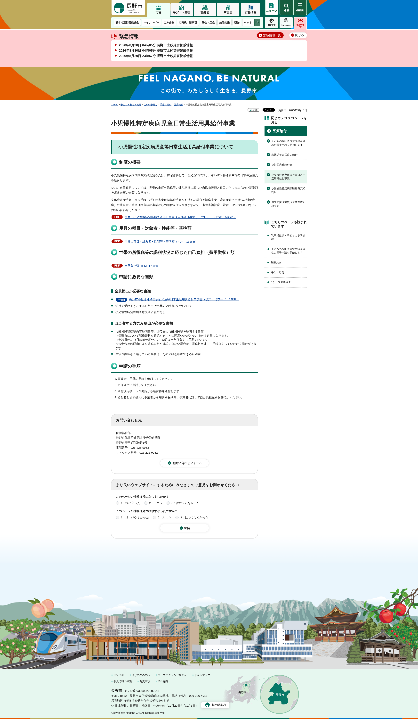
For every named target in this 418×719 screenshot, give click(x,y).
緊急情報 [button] (300, 25)
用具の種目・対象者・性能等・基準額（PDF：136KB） (161, 241)
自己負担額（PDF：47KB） (143, 265)
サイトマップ (202, 675)
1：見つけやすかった (135, 517)
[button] (286, 7)
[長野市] (128, 7)
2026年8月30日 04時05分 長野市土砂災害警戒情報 (156, 45)
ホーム (114, 104)
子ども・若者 (182, 12)
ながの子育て (150, 104)
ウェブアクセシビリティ (172, 675)
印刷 (255, 110)
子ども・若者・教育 (131, 104)
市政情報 (251, 12)
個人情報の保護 (122, 681)
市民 (158, 12)
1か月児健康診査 (281, 282)
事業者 (228, 12)
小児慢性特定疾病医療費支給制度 (288, 190)
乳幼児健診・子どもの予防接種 (288, 237)
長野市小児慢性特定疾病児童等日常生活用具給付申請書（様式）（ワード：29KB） (184, 299)
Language (286, 25)
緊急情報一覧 (272, 35)
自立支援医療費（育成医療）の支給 (288, 204)
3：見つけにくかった (194, 517)
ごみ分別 (169, 22)
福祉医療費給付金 (281, 164)
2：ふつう (155, 503)
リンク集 (118, 675)
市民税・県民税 (188, 22)
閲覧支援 (272, 25)
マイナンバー (151, 22)
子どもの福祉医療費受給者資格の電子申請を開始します (288, 143)
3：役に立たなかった (185, 503)
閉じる (299, 35)
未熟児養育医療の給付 (284, 154)
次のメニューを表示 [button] (257, 22)
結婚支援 (224, 22)
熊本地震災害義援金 (127, 22)
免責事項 (145, 681)
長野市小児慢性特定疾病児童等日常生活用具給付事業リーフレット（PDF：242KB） (180, 217)
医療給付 (178, 104)
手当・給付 (165, 104)
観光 (237, 22)
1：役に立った (130, 503)
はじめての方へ (141, 675)
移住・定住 (208, 22)
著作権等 (163, 681)
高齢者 (205, 12)
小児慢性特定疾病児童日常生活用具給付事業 (288, 176)
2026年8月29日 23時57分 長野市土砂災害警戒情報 (156, 56)
